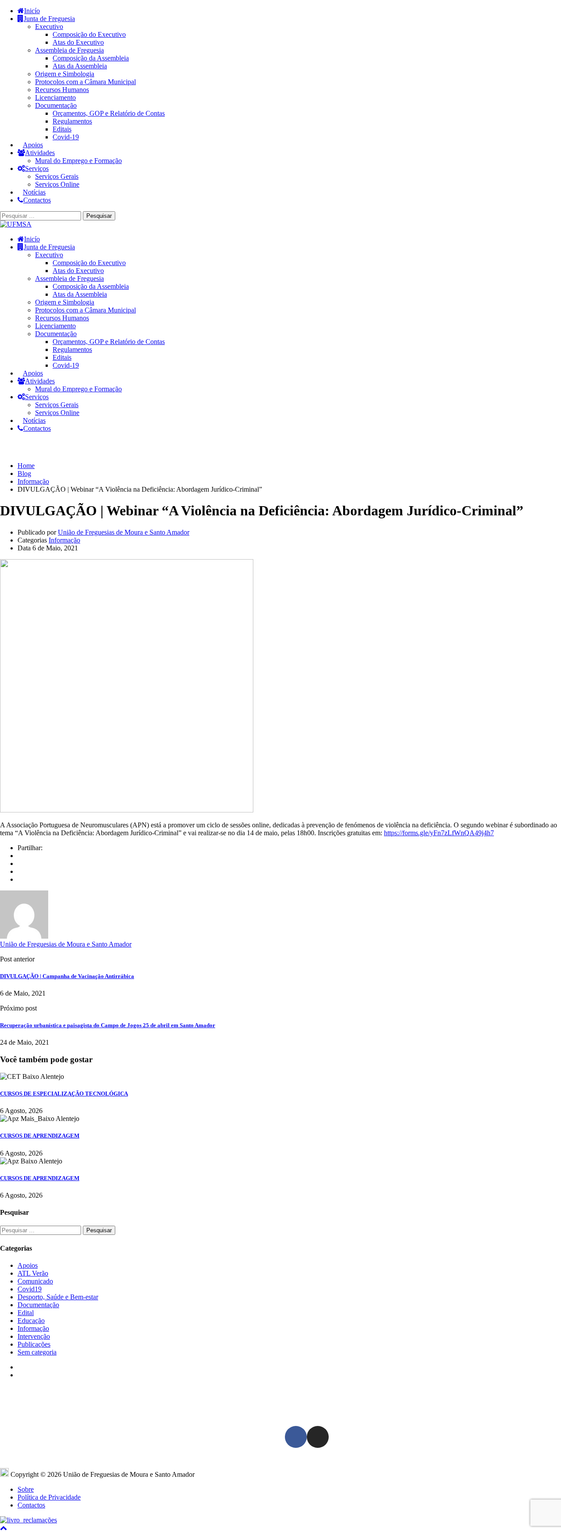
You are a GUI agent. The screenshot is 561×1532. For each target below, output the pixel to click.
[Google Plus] (20, 863)
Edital (26, 1312)
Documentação (56, 105)
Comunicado (35, 1281)
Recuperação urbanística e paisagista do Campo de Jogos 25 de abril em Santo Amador (107, 1025)
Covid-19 (66, 137)
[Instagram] (318, 1437)
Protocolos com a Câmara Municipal (85, 81)
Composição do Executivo (89, 34)
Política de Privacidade (49, 1497)
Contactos (37, 200)
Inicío (32, 10)
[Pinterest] (20, 879)
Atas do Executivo (78, 42)
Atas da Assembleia (80, 66)
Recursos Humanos (62, 89)
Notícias (34, 192)
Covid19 (30, 1289)
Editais (62, 129)
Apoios (33, 145)
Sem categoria (37, 1352)
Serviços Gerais (56, 176)
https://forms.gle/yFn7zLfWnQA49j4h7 (439, 833)
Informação (64, 540)
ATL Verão (33, 1273)
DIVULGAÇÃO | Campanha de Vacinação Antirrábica (67, 976)
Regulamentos (72, 121)
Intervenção (34, 1336)
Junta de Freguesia (49, 18)
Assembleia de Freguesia (69, 50)
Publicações (34, 1344)
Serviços (37, 168)
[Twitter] (20, 871)
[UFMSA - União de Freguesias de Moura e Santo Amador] (16, 224)
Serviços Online (57, 184)
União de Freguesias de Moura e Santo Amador (123, 532)
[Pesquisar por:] (41, 215)
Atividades (40, 152)
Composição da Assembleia (91, 58)
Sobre (26, 1489)
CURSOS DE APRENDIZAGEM (39, 1135)
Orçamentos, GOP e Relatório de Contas (109, 113)
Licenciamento (55, 97)
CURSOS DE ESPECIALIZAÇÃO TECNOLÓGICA (64, 1093)
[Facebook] (20, 855)
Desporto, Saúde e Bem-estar (58, 1297)
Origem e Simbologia (64, 74)
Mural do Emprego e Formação (78, 160)
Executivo (49, 26)
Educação (31, 1320)
